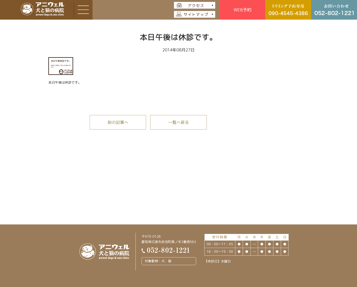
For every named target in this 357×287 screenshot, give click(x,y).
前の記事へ (118, 122)
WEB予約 (242, 10)
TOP (337, 264)
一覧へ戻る (178, 122)
